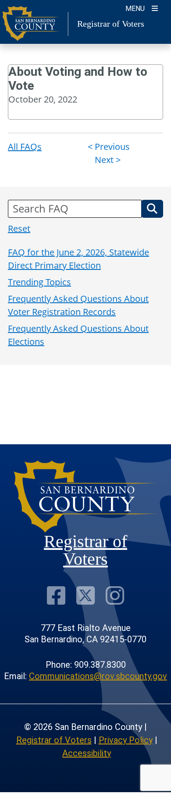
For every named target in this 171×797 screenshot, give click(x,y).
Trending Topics (39, 282)
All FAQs (25, 146)
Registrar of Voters (54, 740)
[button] (152, 208)
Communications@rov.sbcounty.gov (98, 676)
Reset (19, 228)
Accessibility (86, 753)
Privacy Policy (126, 740)
